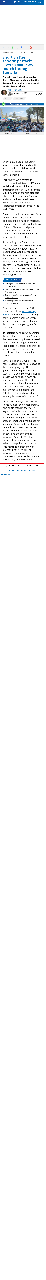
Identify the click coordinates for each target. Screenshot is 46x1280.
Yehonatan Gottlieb (16, 90)
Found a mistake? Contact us (22, 471)
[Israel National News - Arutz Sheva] (26, 2)
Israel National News (10, 53)
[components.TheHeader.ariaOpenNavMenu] (8, 2)
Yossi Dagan (19, 98)
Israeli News (24, 53)
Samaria (7, 98)
